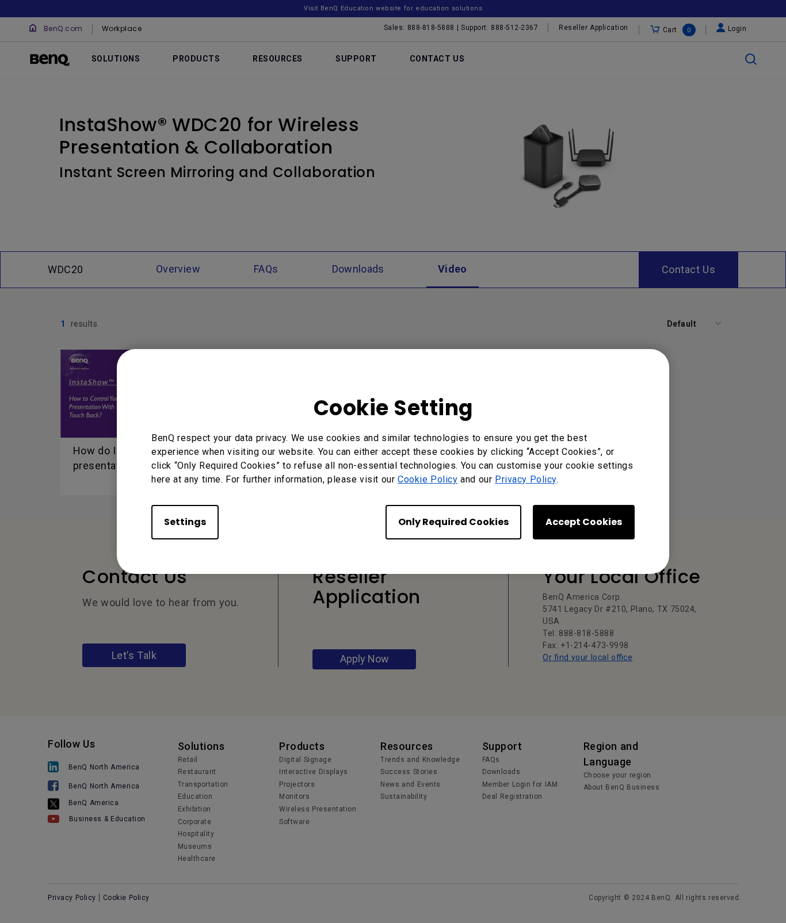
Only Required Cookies (453, 521)
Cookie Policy (427, 479)
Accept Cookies (583, 521)
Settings (185, 521)
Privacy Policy (525, 479)
